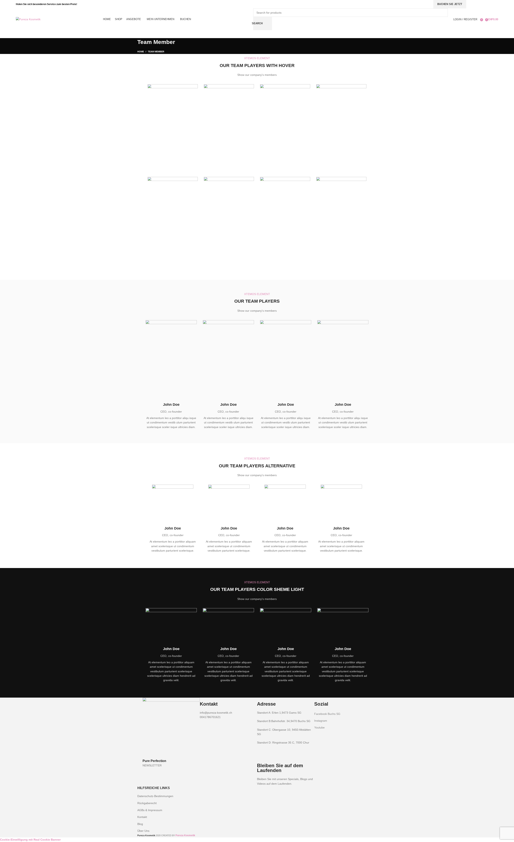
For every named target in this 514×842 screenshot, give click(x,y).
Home (140, 51)
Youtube (319, 727)
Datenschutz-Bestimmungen (155, 796)
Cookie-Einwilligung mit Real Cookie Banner (30, 839)
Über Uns (143, 830)
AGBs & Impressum (149, 810)
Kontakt (142, 817)
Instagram (320, 720)
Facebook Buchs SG (327, 713)
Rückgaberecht (147, 803)
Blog (140, 824)
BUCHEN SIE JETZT (449, 4)
